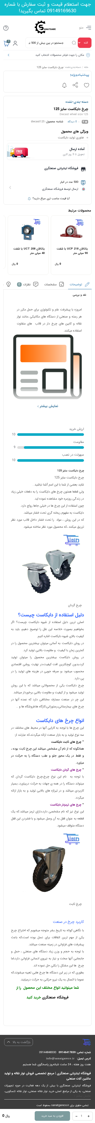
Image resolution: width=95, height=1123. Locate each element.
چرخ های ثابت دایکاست (66, 742)
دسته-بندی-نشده (73, 67)
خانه (86, 67)
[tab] (80, 285)
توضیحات (76, 284)
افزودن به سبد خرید (52, 1116)
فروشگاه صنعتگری (55, 997)
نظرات (24, 284)
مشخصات (50, 284)
